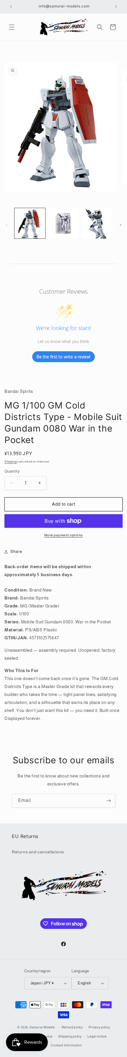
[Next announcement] (116, 6)
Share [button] (16, 551)
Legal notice (96, 1036)
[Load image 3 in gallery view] (97, 223)
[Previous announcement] (10, 6)
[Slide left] (6, 224)
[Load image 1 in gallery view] (29, 223)
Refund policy (72, 1027)
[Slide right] (120, 224)
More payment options (63, 535)
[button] (11, 27)
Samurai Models (42, 1027)
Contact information (66, 1045)
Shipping (10, 461)
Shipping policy (70, 1036)
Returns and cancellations (38, 851)
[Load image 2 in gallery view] (63, 223)
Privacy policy (99, 1027)
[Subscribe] (108, 801)
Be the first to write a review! (63, 357)
